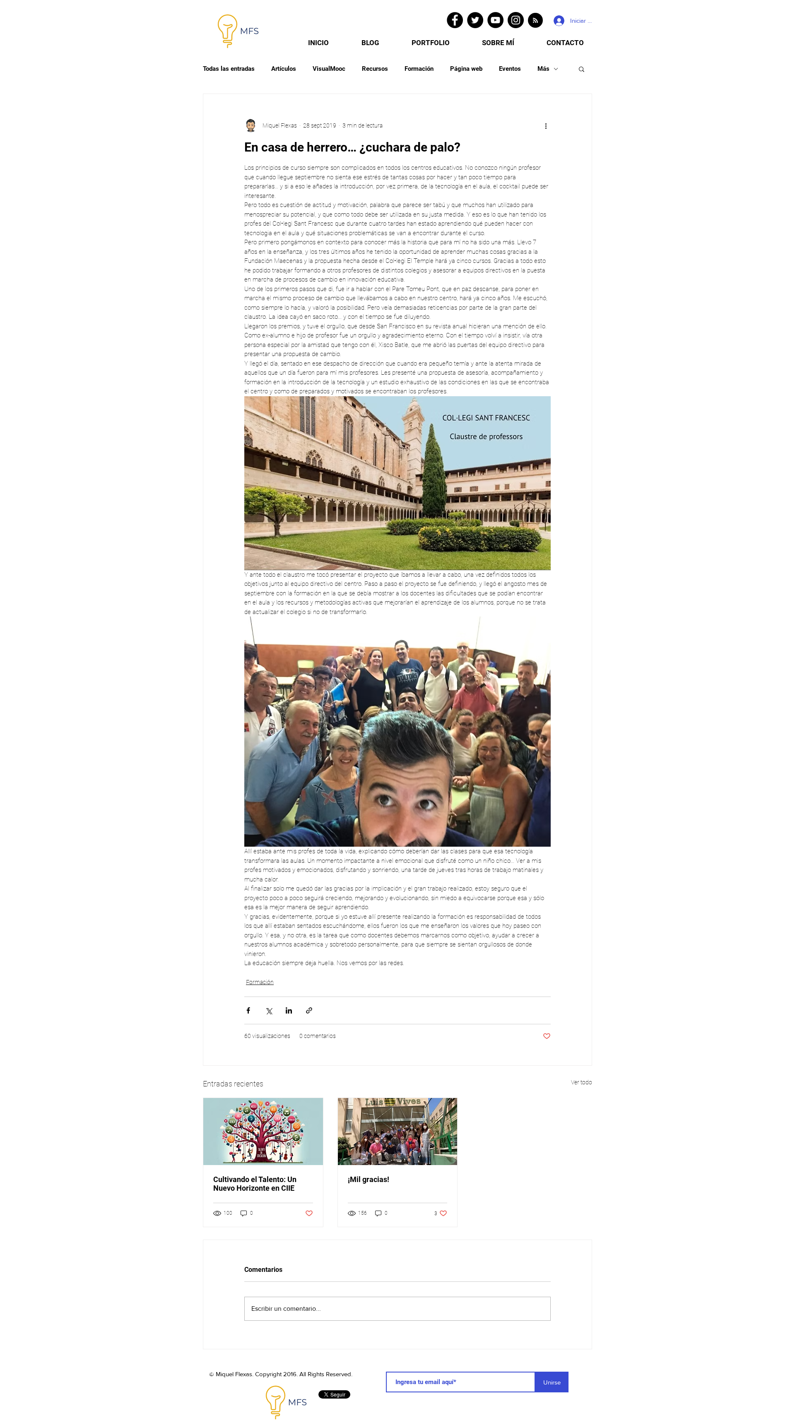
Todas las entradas (229, 68)
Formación (419, 68)
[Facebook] (455, 20)
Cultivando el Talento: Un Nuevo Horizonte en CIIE (254, 1183)
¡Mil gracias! (368, 1179)
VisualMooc (329, 68)
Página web (466, 68)
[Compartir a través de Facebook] (248, 1010)
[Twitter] (475, 20)
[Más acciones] (546, 125)
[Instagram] (516, 20)
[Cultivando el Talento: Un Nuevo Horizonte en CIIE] (263, 1131)
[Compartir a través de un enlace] (309, 1010)
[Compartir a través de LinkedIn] (289, 1010)
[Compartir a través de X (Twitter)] (268, 1010)
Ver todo (581, 1082)
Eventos (510, 68)
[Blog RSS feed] (535, 21)
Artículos (283, 68)
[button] (581, 68)
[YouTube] (495, 20)
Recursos (375, 68)
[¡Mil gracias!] (398, 1131)
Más (543, 68)
